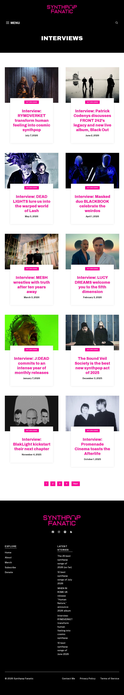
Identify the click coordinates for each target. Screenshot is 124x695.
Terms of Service (109, 678)
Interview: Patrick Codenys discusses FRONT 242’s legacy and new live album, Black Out (92, 120)
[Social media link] (53, 532)
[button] (117, 22)
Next (75, 483)
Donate (9, 572)
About (8, 557)
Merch (8, 562)
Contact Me (68, 678)
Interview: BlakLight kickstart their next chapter (31, 444)
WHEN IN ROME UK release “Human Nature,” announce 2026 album (64, 599)
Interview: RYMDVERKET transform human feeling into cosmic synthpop (31, 120)
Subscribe (10, 567)
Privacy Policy (87, 678)
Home (8, 552)
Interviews (31, 102)
